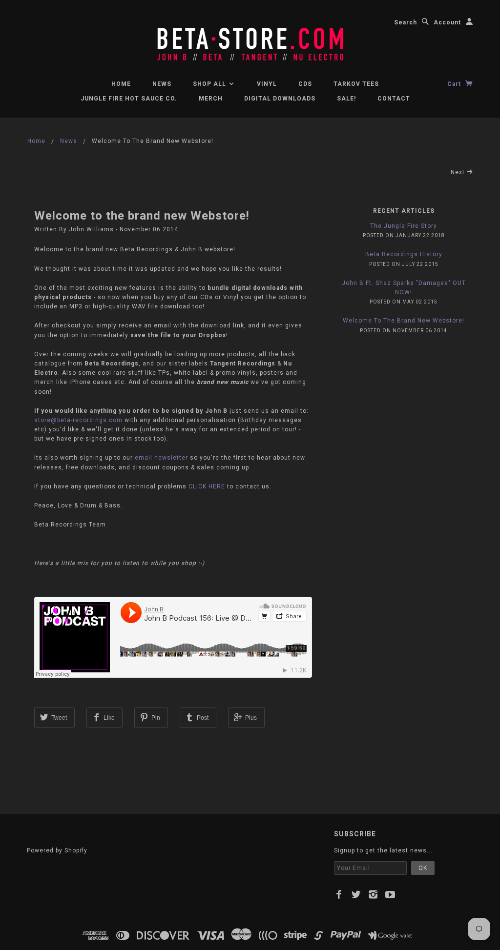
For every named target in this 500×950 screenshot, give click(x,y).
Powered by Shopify (57, 850)
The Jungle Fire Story (403, 225)
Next (459, 172)
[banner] (250, 39)
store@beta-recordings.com (78, 420)
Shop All (210, 84)
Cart (455, 84)
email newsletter (161, 457)
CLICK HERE (206, 486)
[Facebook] (339, 894)
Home (121, 84)
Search (405, 22)
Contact (393, 98)
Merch (211, 98)
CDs (305, 84)
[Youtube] (390, 894)
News (161, 84)
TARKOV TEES (356, 84)
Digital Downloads (279, 98)
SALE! (346, 98)
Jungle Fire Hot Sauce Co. (129, 98)
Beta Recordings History (403, 254)
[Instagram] (373, 894)
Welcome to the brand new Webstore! (142, 215)
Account (447, 22)
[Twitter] (356, 894)
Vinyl (267, 84)
